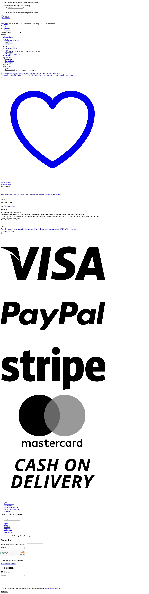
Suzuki (7, 68)
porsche (63, 229)
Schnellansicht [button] (6, 184)
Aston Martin (9, 37)
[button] (11, 40)
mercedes (57, 229)
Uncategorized (10, 70)
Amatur (4, 229)
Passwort (4, 547)
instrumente (28, 229)
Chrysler (7, 44)
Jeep (6, 50)
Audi (6, 39)
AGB (5, 502)
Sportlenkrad (74, 229)
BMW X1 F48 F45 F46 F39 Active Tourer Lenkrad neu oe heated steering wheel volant (30, 194)
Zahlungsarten (9, 504)
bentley (15, 229)
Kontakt (7, 527)
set (70, 229)
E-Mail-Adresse (6, 572)
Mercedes (8, 57)
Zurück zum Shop (14, 54)
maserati (51, 229)
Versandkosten (9, 206)
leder (43, 229)
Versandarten (8, 506)
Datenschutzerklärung (11, 509)
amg (9, 229)
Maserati (8, 55)
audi (11, 229)
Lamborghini (9, 52)
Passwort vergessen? (8, 564)
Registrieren (4, 591)
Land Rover (9, 53)
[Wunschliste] (1, 77)
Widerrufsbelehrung (11, 507)
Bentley (7, 41)
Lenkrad (46, 229)
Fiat (6, 46)
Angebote (7, 30)
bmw (20, 229)
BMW (6, 43)
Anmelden (20, 560)
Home (6, 523)
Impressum (8, 511)
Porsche (7, 59)
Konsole (38, 229)
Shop (6, 26)
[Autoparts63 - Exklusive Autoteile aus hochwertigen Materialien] (5, 17)
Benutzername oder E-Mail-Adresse (13, 544)
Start (2, 24)
